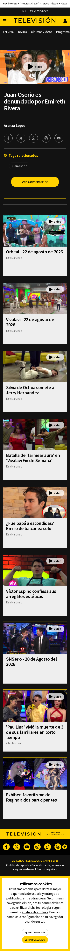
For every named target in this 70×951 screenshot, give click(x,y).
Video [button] (38, 67)
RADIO (22, 32)
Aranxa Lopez (14, 125)
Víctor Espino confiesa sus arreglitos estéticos (31, 593)
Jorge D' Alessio (49, 3)
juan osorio (19, 166)
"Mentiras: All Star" (29, 3)
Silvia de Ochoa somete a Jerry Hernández (30, 390)
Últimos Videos (41, 32)
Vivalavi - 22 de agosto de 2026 (30, 322)
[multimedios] (35, 11)
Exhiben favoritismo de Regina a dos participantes (31, 797)
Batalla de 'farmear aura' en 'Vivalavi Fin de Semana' (33, 457)
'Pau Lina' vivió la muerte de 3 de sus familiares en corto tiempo (34, 732)
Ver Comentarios (35, 182)
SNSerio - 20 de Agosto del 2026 (31, 661)
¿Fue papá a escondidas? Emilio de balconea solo (30, 525)
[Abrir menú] (4, 21)
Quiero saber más (35, 932)
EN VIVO (8, 32)
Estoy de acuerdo (35, 939)
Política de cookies (35, 912)
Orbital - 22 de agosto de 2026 (34, 252)
